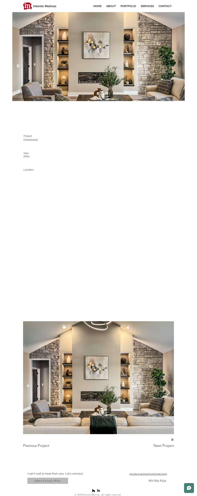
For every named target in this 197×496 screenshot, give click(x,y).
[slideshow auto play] (172, 439)
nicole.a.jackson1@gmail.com (148, 474)
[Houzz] (93, 490)
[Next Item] (167, 393)
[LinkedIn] (98, 490)
